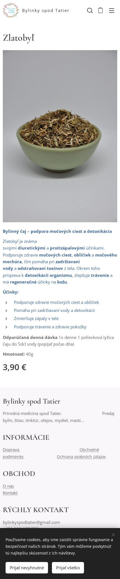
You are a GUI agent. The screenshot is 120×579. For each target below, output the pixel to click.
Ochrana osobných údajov (81, 456)
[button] (89, 10)
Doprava (11, 449)
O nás (8, 486)
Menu (111, 10)
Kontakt (10, 492)
